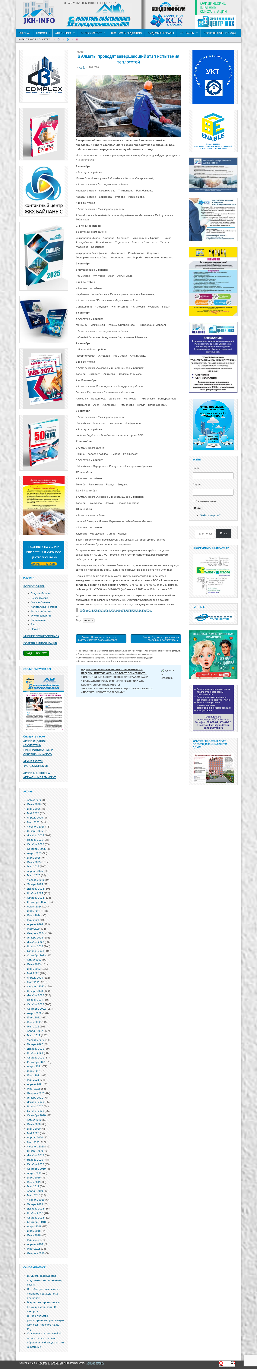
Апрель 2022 (35, 1030)
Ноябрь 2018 (35, 1213)
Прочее (35, 628)
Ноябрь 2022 (35, 999)
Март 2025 (33, 875)
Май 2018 (33, 1239)
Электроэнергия (41, 615)
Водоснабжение (41, 593)
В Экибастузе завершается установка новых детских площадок (43, 1293)
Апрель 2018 (35, 1244)
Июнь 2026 (34, 808)
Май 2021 (33, 1079)
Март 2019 (33, 1195)
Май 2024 (33, 919)
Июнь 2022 (34, 1022)
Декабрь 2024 (35, 888)
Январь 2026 (35, 830)
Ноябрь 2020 (35, 1106)
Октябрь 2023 (35, 950)
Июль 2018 (34, 1230)
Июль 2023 (34, 964)
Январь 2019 (35, 1204)
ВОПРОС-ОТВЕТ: (34, 586)
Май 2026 (33, 813)
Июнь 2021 (34, 1075)
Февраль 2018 (36, 1253)
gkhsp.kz (176, 651)
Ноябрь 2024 (35, 893)
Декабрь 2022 (35, 995)
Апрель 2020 (35, 1137)
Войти (197, 508)
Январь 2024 (35, 937)
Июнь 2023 (34, 968)
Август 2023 (34, 959)
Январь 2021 (35, 1097)
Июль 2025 (34, 857)
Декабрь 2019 (35, 1155)
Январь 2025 (35, 884)
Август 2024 (34, 906)
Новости (42, 33)
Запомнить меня (206, 501)
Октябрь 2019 (35, 1164)
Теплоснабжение (41, 611)
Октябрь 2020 (35, 1110)
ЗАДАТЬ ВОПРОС (36, 653)
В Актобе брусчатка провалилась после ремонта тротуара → (160, 639)
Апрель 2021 (35, 1084)
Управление (38, 620)
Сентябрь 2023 (36, 955)
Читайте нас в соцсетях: (34, 39)
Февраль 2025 (36, 879)
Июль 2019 (34, 1177)
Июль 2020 (34, 1124)
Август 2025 (34, 853)
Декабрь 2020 (35, 1101)
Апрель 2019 (35, 1190)
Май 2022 (33, 1026)
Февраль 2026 (36, 826)
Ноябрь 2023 (35, 946)
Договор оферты (95, 1363)
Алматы (88, 620)
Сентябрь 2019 (36, 1168)
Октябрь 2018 (35, 1217)
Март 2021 (33, 1088)
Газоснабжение (40, 602)
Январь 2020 (35, 1150)
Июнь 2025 (34, 862)
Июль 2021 (34, 1070)
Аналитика (63, 33)
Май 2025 (33, 866)
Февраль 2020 (36, 1146)
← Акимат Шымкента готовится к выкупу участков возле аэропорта (97, 639)
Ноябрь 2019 (35, 1159)
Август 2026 (34, 799)
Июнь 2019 (34, 1182)
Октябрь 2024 (35, 897)
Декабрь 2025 (35, 835)
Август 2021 (34, 1066)
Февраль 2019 (36, 1199)
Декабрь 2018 (35, 1208)
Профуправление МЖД (220, 33)
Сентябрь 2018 (36, 1221)
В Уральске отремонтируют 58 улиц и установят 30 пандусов (44, 1307)
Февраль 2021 (36, 1093)
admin (82, 67)
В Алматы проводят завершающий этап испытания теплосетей (116, 610)
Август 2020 (34, 1119)
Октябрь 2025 (35, 844)
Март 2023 (33, 981)
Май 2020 (33, 1133)
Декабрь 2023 (35, 942)
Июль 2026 (34, 804)
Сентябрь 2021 (36, 1062)
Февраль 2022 (36, 1039)
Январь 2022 (35, 1044)
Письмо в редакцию (126, 33)
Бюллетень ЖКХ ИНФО (50, 1363)
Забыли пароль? (210, 515)
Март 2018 (33, 1248)
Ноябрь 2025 (35, 839)
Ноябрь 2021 (35, 1053)
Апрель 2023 (35, 977)
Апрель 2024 (35, 924)
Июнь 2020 (34, 1128)
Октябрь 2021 (35, 1057)
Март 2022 (33, 1035)
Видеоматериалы (161, 33)
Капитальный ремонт (44, 606)
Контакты (187, 33)
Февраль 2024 (36, 933)
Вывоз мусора (39, 597)
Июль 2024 (34, 910)
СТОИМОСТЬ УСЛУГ (44, 563)
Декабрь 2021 (35, 1048)
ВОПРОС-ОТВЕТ (91, 33)
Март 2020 (33, 1141)
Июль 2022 (34, 1017)
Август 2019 (34, 1173)
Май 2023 (33, 973)
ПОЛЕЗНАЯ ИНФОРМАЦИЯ (40, 643)
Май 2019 (33, 1186)
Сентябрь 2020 (36, 1115)
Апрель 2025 (35, 870)
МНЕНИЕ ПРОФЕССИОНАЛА (41, 636)
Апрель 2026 (35, 817)
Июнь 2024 (34, 915)
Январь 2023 (35, 990)
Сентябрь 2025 (36, 848)
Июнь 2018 (34, 1235)
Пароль (197, 484)
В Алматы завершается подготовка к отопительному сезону (44, 1280)
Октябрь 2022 (35, 1004)
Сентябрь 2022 (36, 1008)
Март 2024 (33, 928)
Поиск (223, 533)
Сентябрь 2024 (36, 902)
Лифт (34, 624)
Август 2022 (34, 1013)
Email (196, 467)
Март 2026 (33, 822)
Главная (24, 33)
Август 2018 (34, 1226)
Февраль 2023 (36, 986)
